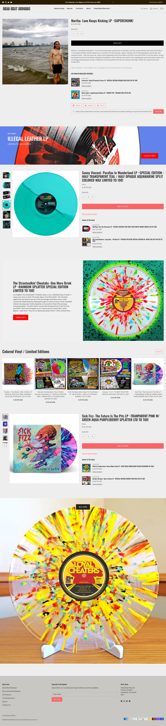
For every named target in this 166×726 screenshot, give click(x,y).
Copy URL (158, 111)
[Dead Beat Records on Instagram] (5, 2)
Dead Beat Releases (9, 688)
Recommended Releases (11, 691)
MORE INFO (20, 317)
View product (86, 86)
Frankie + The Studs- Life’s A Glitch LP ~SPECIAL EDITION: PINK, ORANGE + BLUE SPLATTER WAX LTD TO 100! (18, 394)
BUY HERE (83, 507)
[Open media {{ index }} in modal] (35, 51)
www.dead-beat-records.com (28, 720)
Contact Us (6, 705)
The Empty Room (8, 698)
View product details (89, 214)
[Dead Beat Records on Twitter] (8, 2)
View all (159, 352)
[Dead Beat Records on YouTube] (11, 2)
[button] (70, 8)
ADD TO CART (122, 206)
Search (4, 702)
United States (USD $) (155, 2)
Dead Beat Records (12, 720)
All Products (6, 695)
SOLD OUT (117, 43)
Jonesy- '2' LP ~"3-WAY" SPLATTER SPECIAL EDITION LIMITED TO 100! (115, 393)
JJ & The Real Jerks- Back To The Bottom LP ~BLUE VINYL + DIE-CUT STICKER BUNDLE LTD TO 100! (83, 394)
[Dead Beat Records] (16, 9)
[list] (35, 51)
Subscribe (57, 699)
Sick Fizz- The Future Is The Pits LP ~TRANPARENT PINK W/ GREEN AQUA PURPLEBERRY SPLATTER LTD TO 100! (148, 394)
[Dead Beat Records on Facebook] (3, 2)
